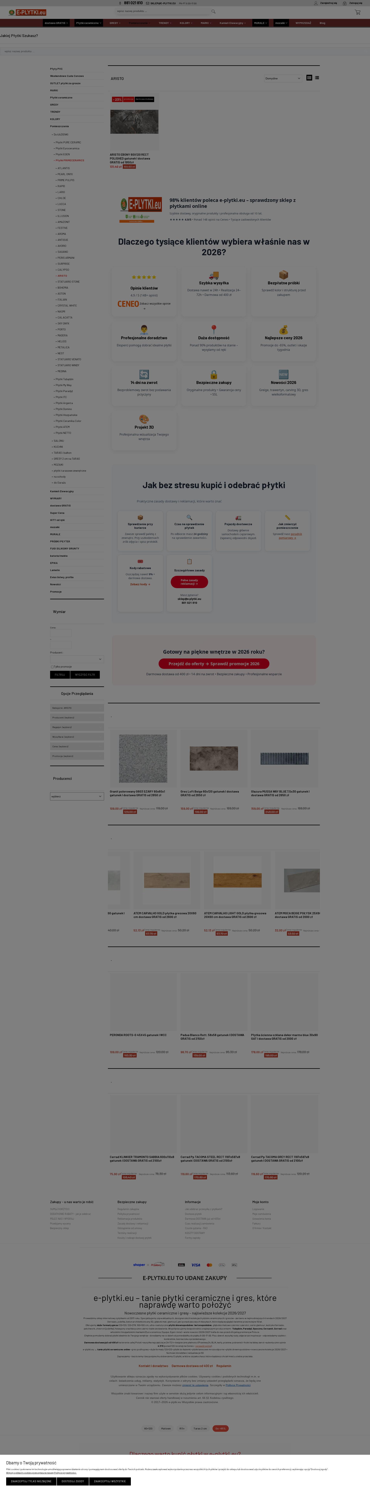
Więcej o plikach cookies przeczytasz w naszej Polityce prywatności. (41, 1472)
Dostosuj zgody (73, 1481)
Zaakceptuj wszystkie (110, 1481)
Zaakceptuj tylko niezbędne (31, 1481)
